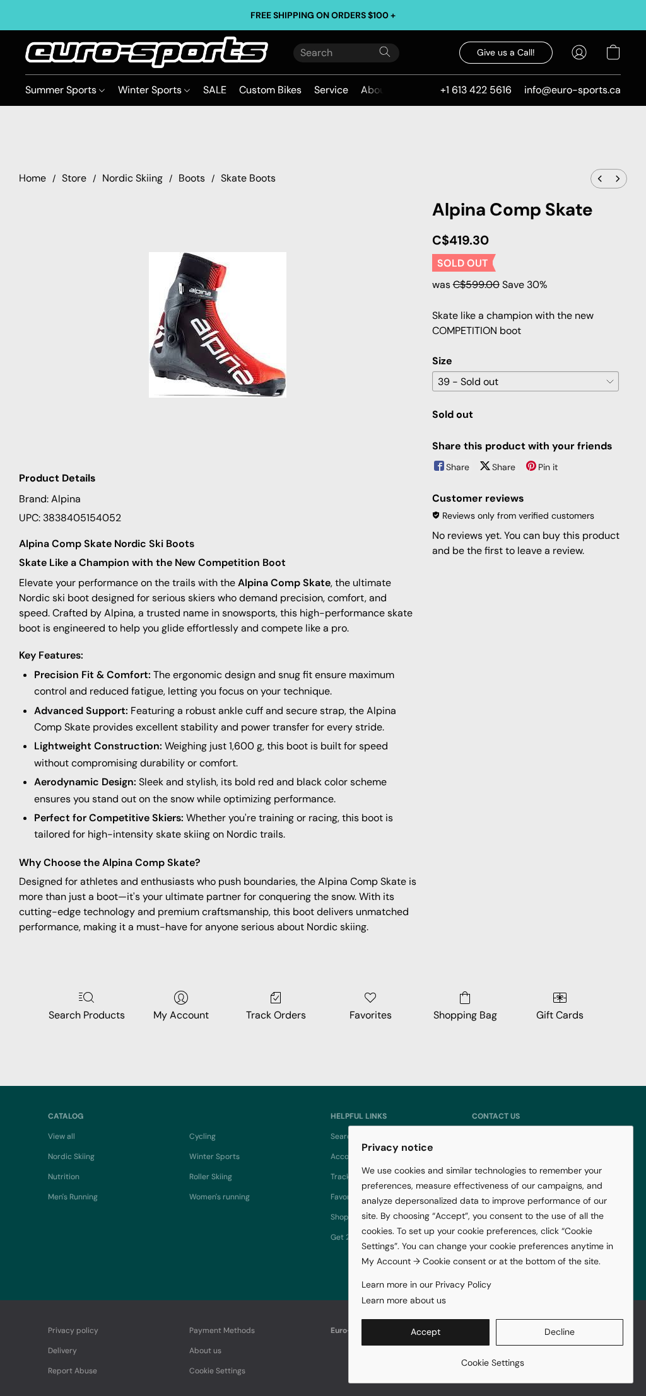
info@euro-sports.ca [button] (572, 89)
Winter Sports (151, 89)
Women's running (219, 1197)
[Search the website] (384, 52)
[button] (146, 52)
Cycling (202, 1136)
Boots (192, 178)
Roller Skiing (210, 1177)
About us (205, 1351)
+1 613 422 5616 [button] (476, 89)
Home (32, 178)
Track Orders (276, 1015)
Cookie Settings (217, 1371)
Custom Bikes (270, 89)
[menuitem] (600, 179)
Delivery (62, 1351)
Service (331, 89)
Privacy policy (73, 1330)
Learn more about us (403, 1300)
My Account (181, 1015)
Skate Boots (248, 178)
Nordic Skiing (132, 178)
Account (346, 1156)
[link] (492, 1358)
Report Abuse (72, 1371)
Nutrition (63, 1177)
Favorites (370, 1015)
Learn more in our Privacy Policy (426, 1284)
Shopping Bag (465, 1015)
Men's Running (73, 1197)
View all (61, 1136)
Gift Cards (560, 1015)
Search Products (87, 1015)
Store (74, 178)
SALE (214, 89)
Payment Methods (222, 1330)
